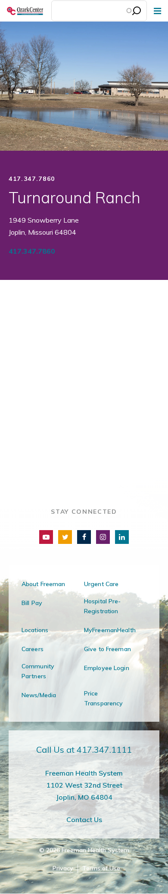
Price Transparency (103, 698)
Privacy (63, 868)
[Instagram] (103, 537)
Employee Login (106, 668)
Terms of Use (101, 868)
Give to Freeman (107, 649)
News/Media (39, 695)
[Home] (21, 11)
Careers (33, 649)
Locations (35, 630)
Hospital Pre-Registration (102, 606)
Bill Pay (32, 603)
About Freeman (43, 584)
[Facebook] (84, 537)
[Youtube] (46, 537)
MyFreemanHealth (110, 630)
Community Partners (38, 671)
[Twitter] (65, 537)
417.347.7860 (32, 251)
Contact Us (84, 819)
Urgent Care (101, 584)
